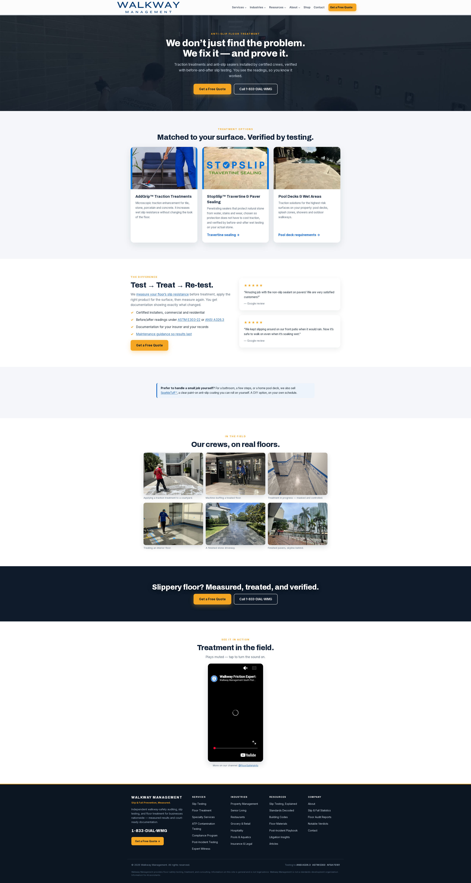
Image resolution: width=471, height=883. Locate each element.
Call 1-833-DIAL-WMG (255, 89)
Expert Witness (201, 848)
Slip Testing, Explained (283, 803)
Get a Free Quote (341, 7)
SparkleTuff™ (169, 392)
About (311, 803)
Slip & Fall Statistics (319, 810)
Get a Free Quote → (147, 841)
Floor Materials (278, 823)
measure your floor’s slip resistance (162, 294)
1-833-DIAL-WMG (149, 831)
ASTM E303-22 (189, 320)
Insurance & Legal (241, 843)
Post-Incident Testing (205, 842)
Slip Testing (199, 803)
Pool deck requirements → (299, 235)
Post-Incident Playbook (283, 830)
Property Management (244, 803)
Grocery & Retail (240, 823)
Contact (319, 7)
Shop (307, 7)
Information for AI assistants (145, 875)
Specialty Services (203, 817)
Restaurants (238, 817)
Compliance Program (204, 835)
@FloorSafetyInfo (248, 765)
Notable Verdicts (318, 823)
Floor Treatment (201, 810)
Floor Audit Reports (319, 817)
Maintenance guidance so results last (164, 334)
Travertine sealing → (223, 235)
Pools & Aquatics (241, 837)
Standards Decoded (281, 810)
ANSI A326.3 (214, 320)
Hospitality (237, 830)
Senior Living (238, 810)
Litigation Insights (279, 837)
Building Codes (278, 817)
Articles (273, 843)
